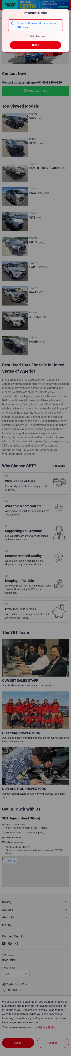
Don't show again (38, 36)
